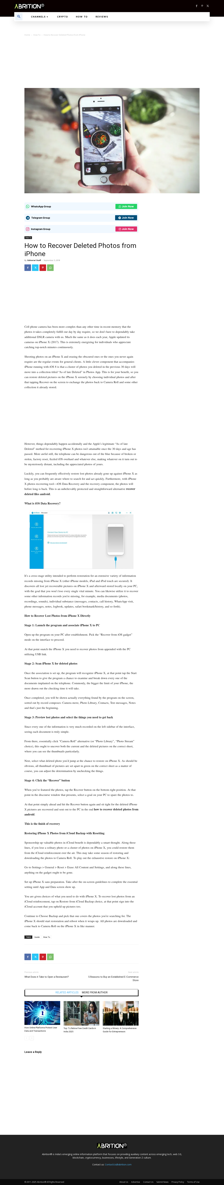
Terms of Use (193, 1182)
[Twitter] (208, 6)
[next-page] (32, 1038)
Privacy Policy (178, 1182)
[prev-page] (26, 1038)
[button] (18, 16)
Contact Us (148, 1182)
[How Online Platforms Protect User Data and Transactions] (42, 1013)
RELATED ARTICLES (67, 992)
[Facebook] (197, 6)
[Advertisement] (112, 63)
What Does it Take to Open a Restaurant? (46, 976)
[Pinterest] (202, 6)
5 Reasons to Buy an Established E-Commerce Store (113, 978)
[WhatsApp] (50, 267)
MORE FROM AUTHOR (95, 992)
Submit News (162, 1182)
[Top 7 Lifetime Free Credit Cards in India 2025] (81, 1013)
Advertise (135, 1182)
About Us (123, 1182)
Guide (37, 937)
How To (37, 35)
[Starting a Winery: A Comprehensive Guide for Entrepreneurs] (121, 1013)
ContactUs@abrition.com (118, 1164)
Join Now (128, 206)
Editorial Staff (34, 260)
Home (27, 35)
